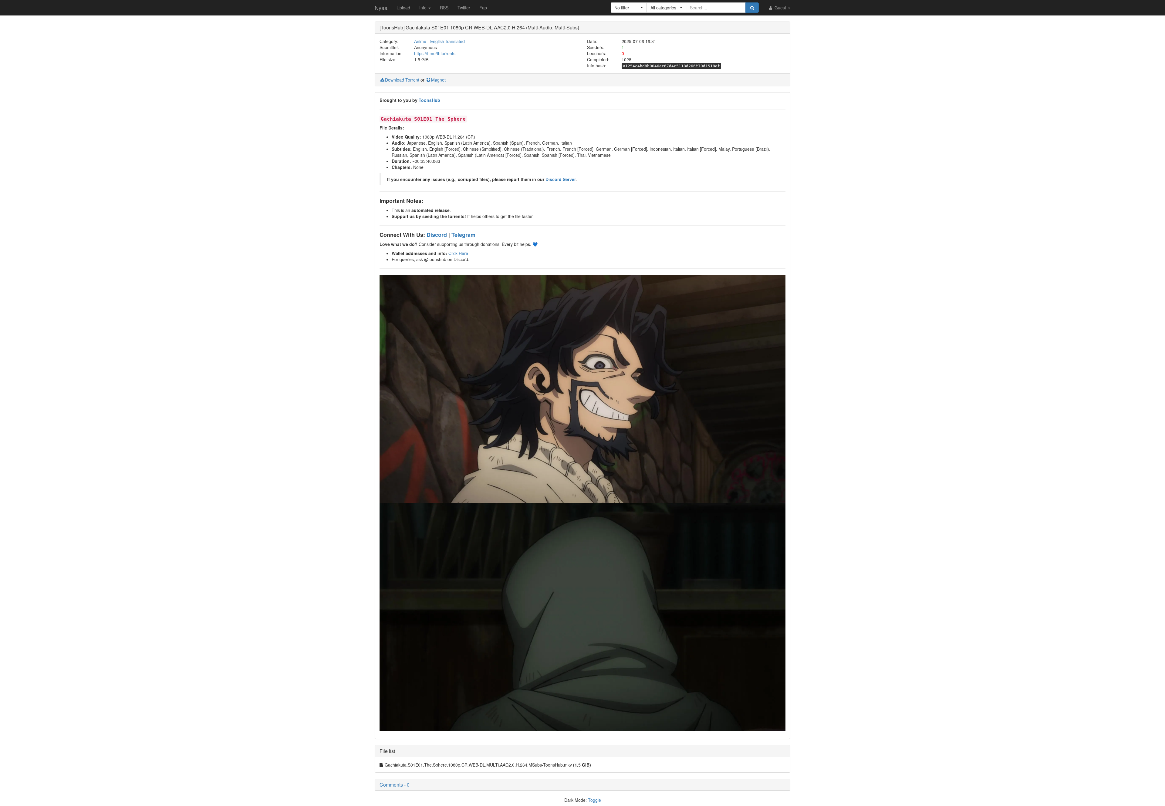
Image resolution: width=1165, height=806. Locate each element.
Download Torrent (402, 80)
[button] (629, 7)
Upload (403, 8)
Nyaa (381, 8)
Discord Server (560, 179)
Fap (483, 8)
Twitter (464, 8)
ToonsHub (429, 100)
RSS (444, 8)
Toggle (594, 800)
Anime (420, 41)
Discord (437, 235)
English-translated (447, 41)
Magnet (438, 80)
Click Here (458, 253)
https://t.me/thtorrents (434, 53)
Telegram (463, 235)
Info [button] (423, 8)
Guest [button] (780, 8)
